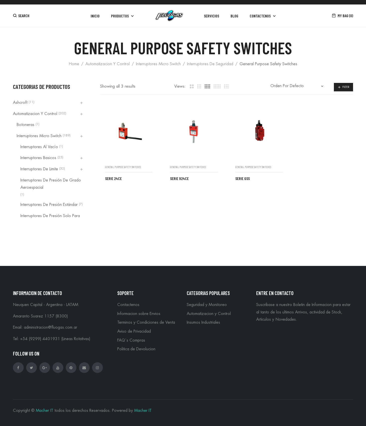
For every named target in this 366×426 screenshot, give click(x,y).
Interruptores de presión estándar (49, 205)
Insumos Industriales (203, 322)
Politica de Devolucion (136, 349)
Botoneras (25, 125)
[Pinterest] (71, 367)
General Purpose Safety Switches (123, 167)
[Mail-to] (84, 367)
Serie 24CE (113, 178)
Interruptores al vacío (39, 147)
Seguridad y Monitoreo (207, 305)
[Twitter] (31, 367)
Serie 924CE (179, 178)
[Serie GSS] (259, 132)
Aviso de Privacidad (134, 331)
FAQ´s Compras (131, 340)
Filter (345, 87)
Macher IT (44, 411)
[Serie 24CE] (129, 132)
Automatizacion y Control (107, 64)
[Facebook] (18, 367)
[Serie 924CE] (194, 132)
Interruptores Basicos (38, 158)
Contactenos (128, 305)
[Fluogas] (169, 16)
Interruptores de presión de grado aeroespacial (50, 184)
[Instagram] (97, 367)
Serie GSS (242, 178)
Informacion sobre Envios (138, 314)
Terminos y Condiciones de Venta (146, 322)
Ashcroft (20, 103)
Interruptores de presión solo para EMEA (50, 219)
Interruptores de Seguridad (210, 64)
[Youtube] (58, 367)
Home (74, 64)
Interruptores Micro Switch (158, 64)
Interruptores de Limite (39, 169)
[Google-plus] (44, 367)
